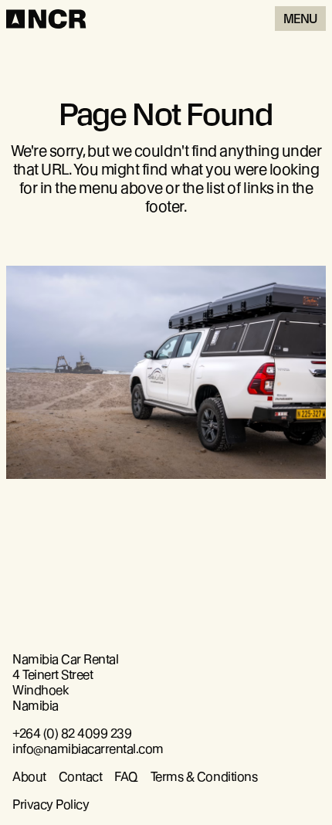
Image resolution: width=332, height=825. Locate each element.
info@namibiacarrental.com (88, 749)
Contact (81, 776)
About (29, 776)
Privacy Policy (50, 804)
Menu (300, 19)
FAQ (126, 776)
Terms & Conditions (204, 776)
